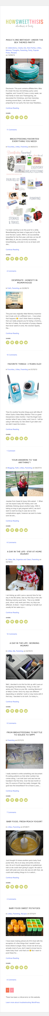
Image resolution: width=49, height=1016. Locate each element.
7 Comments (11, 812)
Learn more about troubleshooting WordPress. (23, 1002)
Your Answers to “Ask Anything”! (24, 461)
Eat (25, 48)
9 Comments (11, 723)
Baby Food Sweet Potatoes (24, 908)
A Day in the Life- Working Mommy (24, 644)
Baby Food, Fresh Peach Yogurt (24, 821)
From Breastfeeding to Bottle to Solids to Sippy (24, 733)
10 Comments (12, 355)
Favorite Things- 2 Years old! (24, 364)
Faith (9, 288)
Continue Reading (12, 108)
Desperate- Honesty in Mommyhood (24, 281)
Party (30, 50)
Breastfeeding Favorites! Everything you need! (24, 140)
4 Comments (11, 271)
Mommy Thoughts (12, 50)
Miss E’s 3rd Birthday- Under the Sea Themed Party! (24, 41)
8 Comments (11, 980)
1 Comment (11, 451)
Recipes (14, 53)
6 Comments (11, 542)
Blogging (11, 468)
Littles (39, 48)
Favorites (11, 147)
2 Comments (11, 899)
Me (14, 559)
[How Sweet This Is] (24, 20)
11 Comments (12, 130)
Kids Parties (31, 48)
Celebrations (12, 48)
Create (20, 48)
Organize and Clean (23, 559)
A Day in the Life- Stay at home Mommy (24, 552)
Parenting (23, 50)
